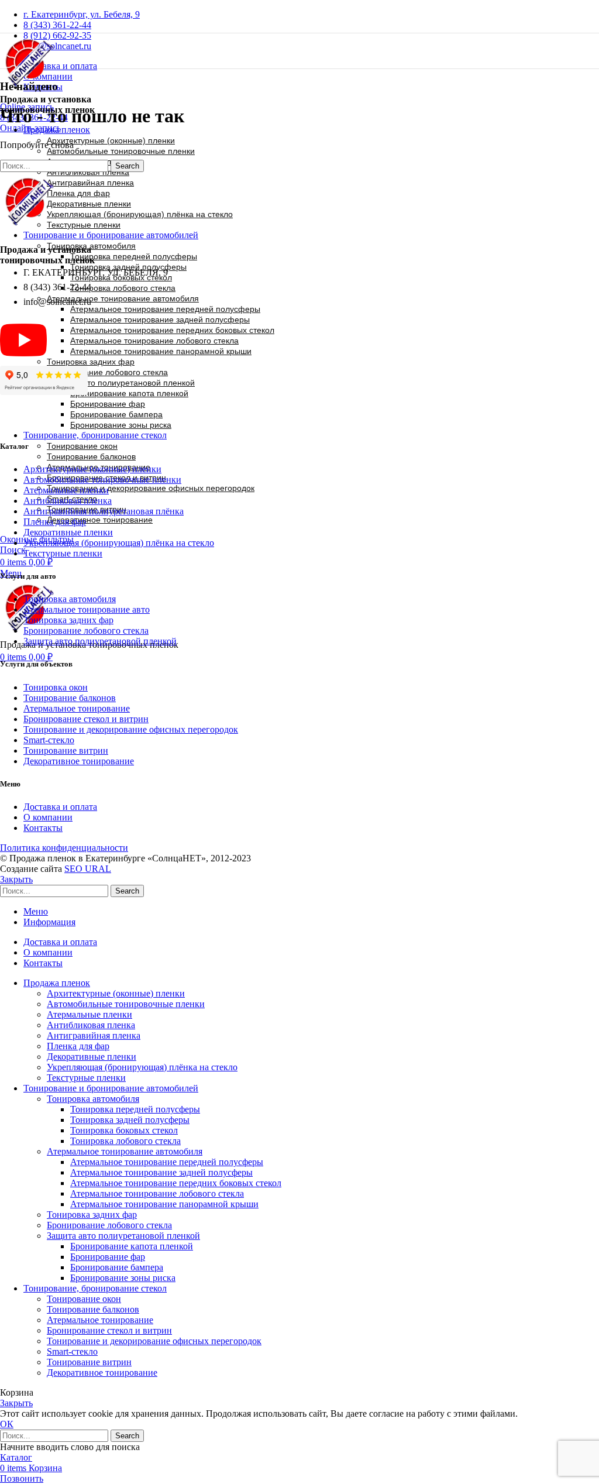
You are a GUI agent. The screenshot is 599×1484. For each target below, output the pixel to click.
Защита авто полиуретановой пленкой (121, 382)
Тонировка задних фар (91, 361)
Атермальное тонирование (76, 708)
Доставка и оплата (60, 807)
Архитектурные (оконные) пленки (111, 140)
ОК (6, 1424)
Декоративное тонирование (100, 519)
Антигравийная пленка (90, 182)
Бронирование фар (107, 403)
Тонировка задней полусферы (130, 1120)
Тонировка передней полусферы (133, 256)
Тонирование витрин (65, 750)
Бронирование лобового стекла (107, 372)
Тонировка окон (55, 687)
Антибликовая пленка (88, 172)
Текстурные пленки (84, 224)
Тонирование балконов (91, 456)
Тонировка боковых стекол (124, 1130)
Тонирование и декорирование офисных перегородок (150, 488)
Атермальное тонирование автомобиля (123, 298)
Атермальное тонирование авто (86, 609)
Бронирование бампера (116, 414)
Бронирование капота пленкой (129, 393)
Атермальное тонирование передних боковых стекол (172, 330)
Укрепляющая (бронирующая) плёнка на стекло (140, 214)
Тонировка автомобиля (91, 245)
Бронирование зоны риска (120, 425)
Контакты (43, 828)
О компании (48, 817)
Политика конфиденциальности (64, 848)
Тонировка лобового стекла (122, 288)
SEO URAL (87, 869)
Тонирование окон (82, 446)
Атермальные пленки (66, 490)
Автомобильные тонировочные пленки (121, 151)
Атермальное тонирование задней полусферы (160, 319)
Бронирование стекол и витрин (86, 719)
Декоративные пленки (89, 203)
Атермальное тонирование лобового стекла (154, 340)
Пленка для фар (78, 193)
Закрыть (16, 879)
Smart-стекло (48, 740)
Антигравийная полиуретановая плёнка (103, 511)
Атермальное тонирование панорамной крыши (161, 351)
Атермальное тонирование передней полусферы (165, 309)
